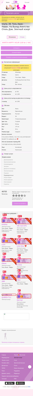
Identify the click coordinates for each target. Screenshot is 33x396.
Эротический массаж (19, 363)
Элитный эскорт (18, 357)
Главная (4, 355)
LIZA (3, 244)
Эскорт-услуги (5, 360)
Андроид (16, 376)
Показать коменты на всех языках (16, 57)
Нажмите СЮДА (12, 19)
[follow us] (16, 319)
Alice (18, 280)
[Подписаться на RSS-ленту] (26, 383)
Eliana (4, 263)
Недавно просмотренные (8, 376)
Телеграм (4, 378)
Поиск (3, 370)
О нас (15, 360)
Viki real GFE (22, 226)
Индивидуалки (5, 357)
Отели (15, 365)
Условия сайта (5, 363)
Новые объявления (19, 368)
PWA (15, 378)
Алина (19, 265)
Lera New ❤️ (22, 246)
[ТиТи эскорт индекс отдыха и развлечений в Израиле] (16, 9)
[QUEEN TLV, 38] (9, 294)
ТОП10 (3, 368)
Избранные (17, 373)
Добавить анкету (6, 373)
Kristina (4, 224)
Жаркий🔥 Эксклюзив (19, 355)
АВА (3, 281)
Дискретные (5, 365)
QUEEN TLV (6, 297)
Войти (7, 2)
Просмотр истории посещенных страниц (13, 342)
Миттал (20, 300)
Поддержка (17, 370)
